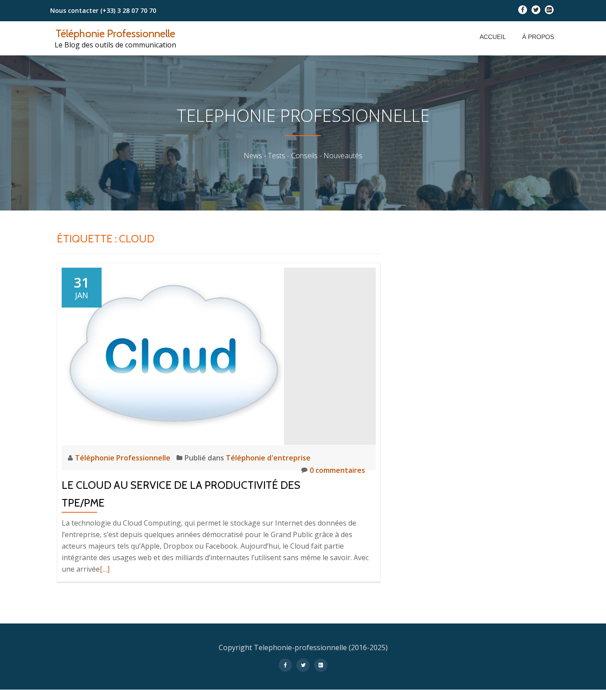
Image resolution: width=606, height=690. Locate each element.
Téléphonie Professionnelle (115, 33)
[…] (105, 569)
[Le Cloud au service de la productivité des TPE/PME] (173, 355)
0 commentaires (337, 470)
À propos (538, 36)
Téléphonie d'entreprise (268, 458)
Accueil (493, 36)
